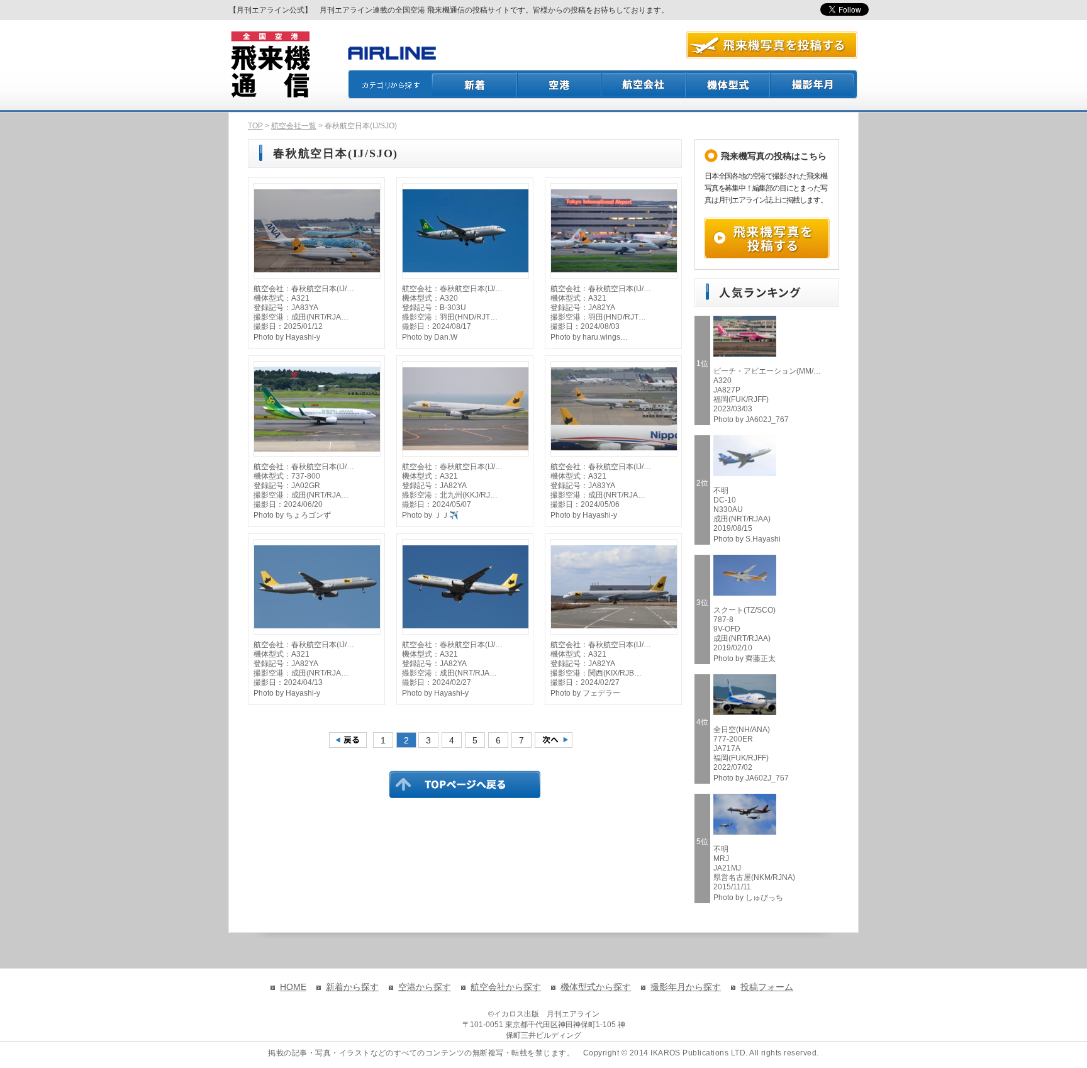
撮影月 (814, 84)
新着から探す (352, 987)
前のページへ (348, 740)
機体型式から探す (595, 987)
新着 (475, 84)
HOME (293, 987)
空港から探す (424, 987)
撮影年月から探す (685, 987)
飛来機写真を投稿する (767, 238)
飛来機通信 (270, 64)
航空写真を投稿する (771, 44)
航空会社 (644, 84)
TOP (255, 125)
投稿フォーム (766, 987)
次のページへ (553, 740)
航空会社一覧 (293, 125)
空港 (560, 84)
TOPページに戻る (464, 784)
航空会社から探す (506, 987)
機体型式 (728, 84)
